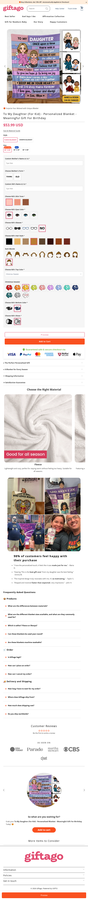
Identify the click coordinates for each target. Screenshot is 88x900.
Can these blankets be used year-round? (25, 634)
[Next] (83, 66)
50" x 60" (7, 150)
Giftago (39, 888)
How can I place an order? (19, 665)
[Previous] (5, 66)
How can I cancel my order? (20, 674)
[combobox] (38, 9)
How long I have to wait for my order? (24, 688)
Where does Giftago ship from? (21, 697)
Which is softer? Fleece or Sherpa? (22, 625)
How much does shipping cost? (21, 705)
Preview (44, 335)
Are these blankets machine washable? (25, 642)
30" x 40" (17, 150)
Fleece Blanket (10, 140)
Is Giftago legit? (14, 657)
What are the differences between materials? (27, 606)
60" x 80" (26, 150)
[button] (44, 158)
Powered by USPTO (50, 888)
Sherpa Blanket (25, 140)
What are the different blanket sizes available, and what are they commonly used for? (41, 615)
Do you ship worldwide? (18, 714)
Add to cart (44, 829)
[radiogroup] (44, 177)
